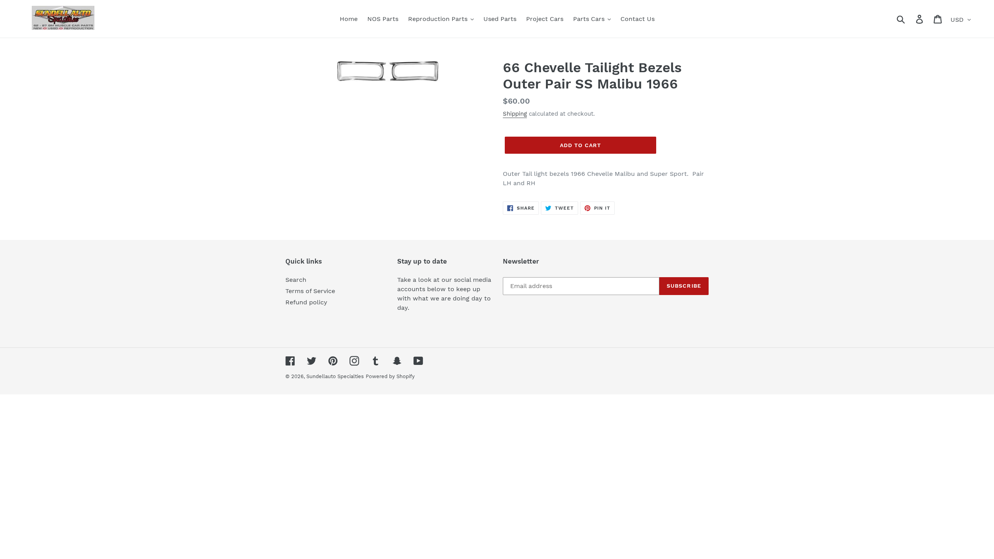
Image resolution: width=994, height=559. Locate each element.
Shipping (515, 113)
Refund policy (306, 302)
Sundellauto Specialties (335, 376)
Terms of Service (310, 291)
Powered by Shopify (390, 376)
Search (295, 279)
